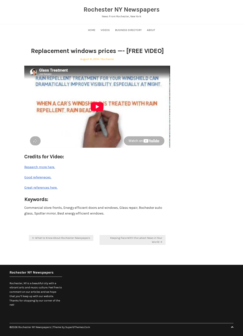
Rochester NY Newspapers (121, 9)
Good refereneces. (37, 177)
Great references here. (41, 187)
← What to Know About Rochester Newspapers (61, 238)
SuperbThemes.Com (77, 327)
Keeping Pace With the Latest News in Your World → (136, 240)
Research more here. (39, 167)
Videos (105, 30)
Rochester (107, 59)
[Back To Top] (232, 327)
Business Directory (128, 30)
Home (91, 30)
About (151, 30)
